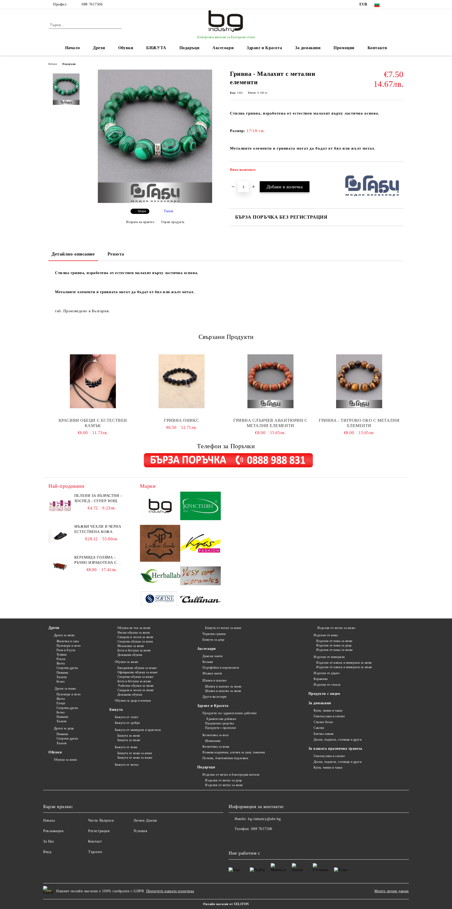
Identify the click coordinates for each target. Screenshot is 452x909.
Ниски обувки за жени (133, 632)
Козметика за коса (215, 735)
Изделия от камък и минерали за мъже (344, 667)
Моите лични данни (391, 891)
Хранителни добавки (220, 719)
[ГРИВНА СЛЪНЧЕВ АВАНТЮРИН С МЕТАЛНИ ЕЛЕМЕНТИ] (270, 381)
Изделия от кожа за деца (334, 645)
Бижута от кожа (126, 747)
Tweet (168, 211)
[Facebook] (393, 4)
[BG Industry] (160, 506)
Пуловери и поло (68, 645)
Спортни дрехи (67, 668)
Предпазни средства (219, 723)
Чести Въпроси (101, 820)
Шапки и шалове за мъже (223, 686)
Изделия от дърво (327, 673)
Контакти (377, 48)
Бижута (116, 710)
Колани (207, 662)
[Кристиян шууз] (200, 507)
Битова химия (324, 734)
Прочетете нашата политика (170, 891)
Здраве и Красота (264, 48)
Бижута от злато (126, 717)
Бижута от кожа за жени (134, 753)
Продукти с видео (324, 694)
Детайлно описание (73, 254)
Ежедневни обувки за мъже (137, 668)
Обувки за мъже (126, 662)
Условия (140, 831)
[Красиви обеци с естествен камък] (93, 381)
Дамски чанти (212, 656)
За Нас (48, 841)
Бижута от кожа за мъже (134, 757)
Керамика (320, 679)
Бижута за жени (128, 735)
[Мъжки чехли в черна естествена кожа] (60, 536)
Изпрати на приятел (140, 222)
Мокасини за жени (130, 646)
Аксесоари (223, 48)
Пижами (62, 672)
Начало (72, 48)
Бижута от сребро (127, 723)
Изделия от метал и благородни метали (230, 774)
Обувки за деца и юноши (133, 700)
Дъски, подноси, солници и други (337, 739)
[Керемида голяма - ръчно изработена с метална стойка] (60, 566)
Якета (60, 663)
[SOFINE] (160, 600)
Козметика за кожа (215, 746)
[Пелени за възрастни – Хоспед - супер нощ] (60, 505)
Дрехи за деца (64, 728)
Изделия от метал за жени (223, 785)
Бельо (60, 681)
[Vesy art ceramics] (200, 576)
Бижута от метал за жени (223, 628)
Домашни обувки (129, 655)
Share (142, 211)
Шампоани (212, 741)
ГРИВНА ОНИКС (181, 420)
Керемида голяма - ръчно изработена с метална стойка (95, 560)
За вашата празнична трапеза (335, 749)
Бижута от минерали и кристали (138, 730)
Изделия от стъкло (327, 684)
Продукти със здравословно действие (229, 713)
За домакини (307, 48)
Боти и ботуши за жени (133, 650)
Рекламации (53, 831)
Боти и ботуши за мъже (134, 681)
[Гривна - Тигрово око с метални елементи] (359, 381)
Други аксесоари (214, 696)
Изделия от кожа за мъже (334, 650)
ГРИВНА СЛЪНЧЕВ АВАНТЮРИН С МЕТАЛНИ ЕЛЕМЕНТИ (270, 423)
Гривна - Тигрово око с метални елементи (359, 423)
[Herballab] (160, 576)
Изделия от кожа (326, 635)
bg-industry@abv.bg (264, 819)
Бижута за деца (213, 639)
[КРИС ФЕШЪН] (200, 544)
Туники (61, 654)
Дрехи (99, 48)
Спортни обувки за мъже (135, 677)
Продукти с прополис (220, 728)
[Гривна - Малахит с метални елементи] (155, 202)
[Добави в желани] (400, 171)
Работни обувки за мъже (135, 686)
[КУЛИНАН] (200, 600)
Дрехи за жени (64, 635)
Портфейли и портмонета (220, 667)
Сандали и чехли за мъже (135, 690)
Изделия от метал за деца (223, 780)
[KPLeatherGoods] (160, 544)
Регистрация (98, 831)
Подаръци (189, 48)
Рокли (60, 659)
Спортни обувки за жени (135, 641)
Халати (61, 677)
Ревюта (116, 254)
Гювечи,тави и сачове (329, 716)
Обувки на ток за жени (133, 628)
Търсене (95, 852)
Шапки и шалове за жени (223, 691)
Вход (47, 852)
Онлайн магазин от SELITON (226, 904)
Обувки (125, 48)
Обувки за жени (65, 760)
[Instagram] (401, 4)
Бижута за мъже (128, 740)
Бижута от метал (127, 764)
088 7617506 (92, 4)
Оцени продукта (172, 222)
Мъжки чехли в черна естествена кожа (97, 529)
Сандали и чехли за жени (135, 637)
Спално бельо (323, 722)
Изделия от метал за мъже (335, 628)
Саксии (319, 728)
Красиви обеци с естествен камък (93, 423)
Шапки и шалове (214, 680)
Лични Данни (145, 820)
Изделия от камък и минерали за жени (344, 662)
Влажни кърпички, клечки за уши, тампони (233, 752)
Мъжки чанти (212, 673)
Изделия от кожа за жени (334, 641)
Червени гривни (213, 634)
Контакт (95, 841)
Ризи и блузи (65, 650)
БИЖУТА (156, 48)
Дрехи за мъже (65, 688)
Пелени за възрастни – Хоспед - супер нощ (98, 498)
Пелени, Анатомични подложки (225, 758)
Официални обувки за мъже (137, 672)
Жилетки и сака (67, 641)
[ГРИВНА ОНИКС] (182, 381)
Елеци (60, 703)
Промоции (344, 48)
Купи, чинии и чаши (328, 710)
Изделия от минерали (329, 657)
